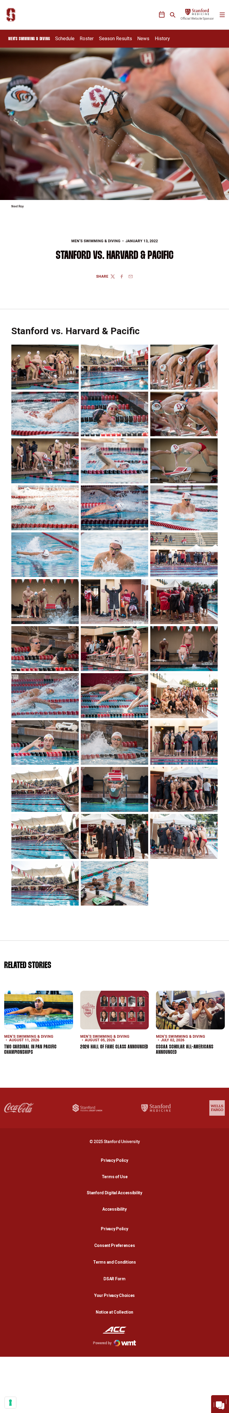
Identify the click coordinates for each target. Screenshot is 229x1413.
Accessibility (116, 1209)
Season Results (115, 38)
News (143, 38)
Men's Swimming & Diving (95, 241)
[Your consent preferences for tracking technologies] (10, 1402)
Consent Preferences (114, 1245)
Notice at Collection (114, 1312)
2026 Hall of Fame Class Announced (114, 1047)
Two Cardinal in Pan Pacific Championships (30, 1050)
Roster (87, 38)
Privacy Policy (116, 1160)
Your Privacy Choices (114, 1295)
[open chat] (220, 1404)
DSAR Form (114, 1278)
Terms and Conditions (114, 1262)
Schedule (65, 38)
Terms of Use (115, 1176)
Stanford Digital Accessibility (116, 1192)
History (162, 38)
